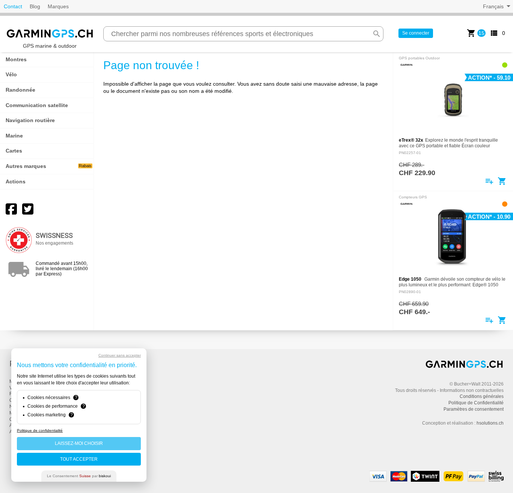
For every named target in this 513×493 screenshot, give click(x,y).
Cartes (14, 151)
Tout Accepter (79, 459)
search (376, 33)
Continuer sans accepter (119, 355)
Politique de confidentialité (40, 430)
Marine (14, 136)
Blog (35, 6)
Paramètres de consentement (474, 409)
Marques (58, 6)
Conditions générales (482, 396)
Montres (16, 59)
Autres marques (49, 166)
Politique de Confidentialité (476, 402)
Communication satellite (37, 105)
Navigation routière (30, 120)
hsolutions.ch (490, 423)
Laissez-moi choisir (79, 443)
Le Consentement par (79, 476)
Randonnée (20, 90)
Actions (16, 181)
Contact (13, 6)
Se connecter (415, 33)
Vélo (11, 74)
